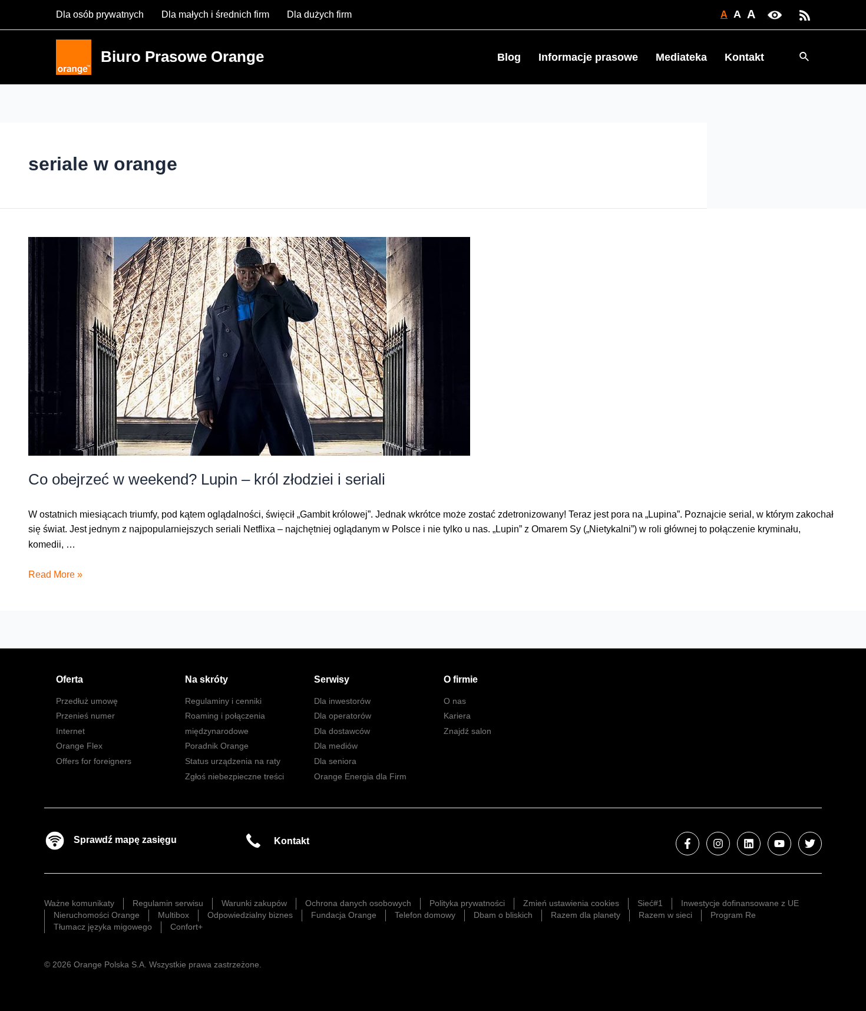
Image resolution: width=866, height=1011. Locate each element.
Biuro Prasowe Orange (182, 56)
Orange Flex (79, 745)
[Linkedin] (749, 843)
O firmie (461, 679)
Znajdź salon (467, 731)
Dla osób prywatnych (100, 14)
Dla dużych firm (319, 14)
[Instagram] (718, 843)
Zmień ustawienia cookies (571, 903)
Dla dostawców (342, 731)
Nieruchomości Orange (97, 915)
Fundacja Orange (343, 915)
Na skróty (206, 679)
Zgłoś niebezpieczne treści (234, 776)
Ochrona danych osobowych (358, 903)
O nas (455, 701)
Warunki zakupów (254, 903)
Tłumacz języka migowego (103, 926)
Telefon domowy (425, 915)
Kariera (457, 715)
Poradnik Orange (217, 745)
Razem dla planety (585, 915)
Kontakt (744, 57)
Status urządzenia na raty (232, 761)
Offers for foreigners (93, 761)
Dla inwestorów (342, 701)
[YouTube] (779, 843)
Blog (509, 57)
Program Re (733, 915)
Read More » (55, 574)
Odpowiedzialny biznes (250, 915)
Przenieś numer (85, 715)
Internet (70, 731)
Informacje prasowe (588, 57)
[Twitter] (810, 843)
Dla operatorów (342, 715)
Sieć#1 (650, 903)
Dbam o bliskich (503, 915)
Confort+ (186, 926)
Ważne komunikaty (79, 903)
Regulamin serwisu (168, 903)
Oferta (69, 679)
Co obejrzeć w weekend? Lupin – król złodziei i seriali (206, 479)
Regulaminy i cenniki (223, 701)
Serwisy (331, 679)
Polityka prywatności (467, 903)
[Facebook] (687, 843)
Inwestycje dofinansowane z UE (740, 903)
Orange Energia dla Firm (360, 776)
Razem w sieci (665, 915)
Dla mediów (336, 745)
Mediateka (681, 57)
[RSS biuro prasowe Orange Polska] (804, 14)
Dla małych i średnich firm (215, 14)
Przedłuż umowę (87, 701)
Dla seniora (335, 761)
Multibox (173, 915)
